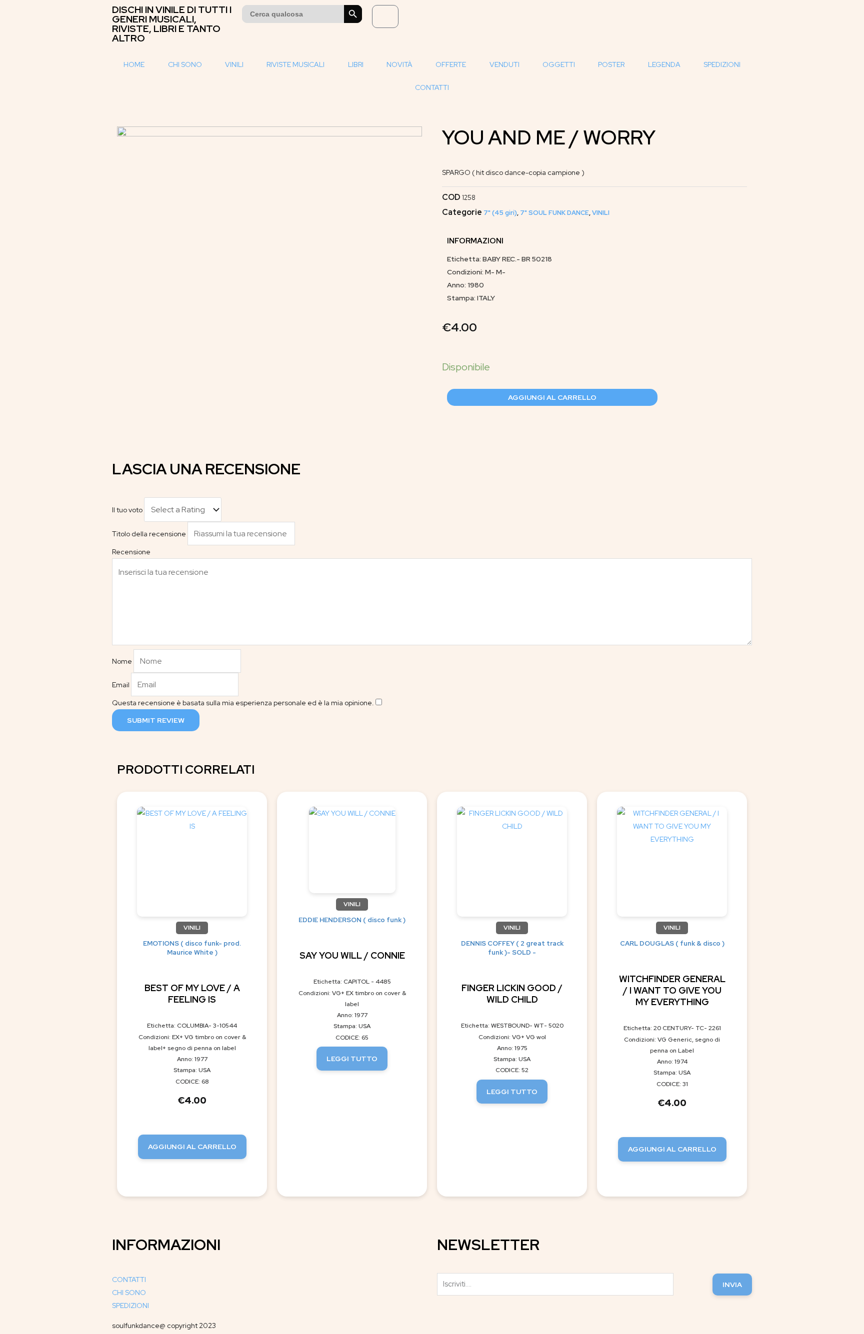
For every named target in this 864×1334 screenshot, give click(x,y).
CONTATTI (432, 87)
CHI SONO (185, 64)
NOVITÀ (399, 64)
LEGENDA (664, 64)
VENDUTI (505, 64)
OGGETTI (558, 64)
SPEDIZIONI (722, 64)
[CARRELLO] (385, 16)
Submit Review (155, 720)
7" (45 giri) (500, 212)
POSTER (611, 64)
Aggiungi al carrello (552, 397)
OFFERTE (451, 64)
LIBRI (356, 64)
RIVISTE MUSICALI (295, 64)
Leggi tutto (352, 1058)
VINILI (234, 64)
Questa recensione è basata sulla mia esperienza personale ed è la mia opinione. (243, 702)
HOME (134, 64)
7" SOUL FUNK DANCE (554, 212)
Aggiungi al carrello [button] (192, 1146)
